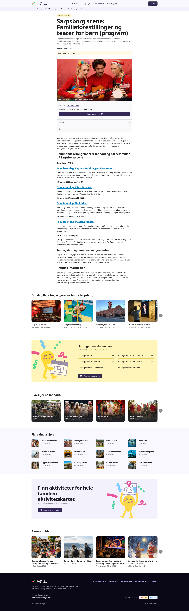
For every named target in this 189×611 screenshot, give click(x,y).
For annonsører (141, 581)
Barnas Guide (126, 581)
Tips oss (153, 3)
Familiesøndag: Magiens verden (75, 221)
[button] (161, 315)
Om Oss (154, 581)
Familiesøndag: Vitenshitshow (74, 187)
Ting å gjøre (87, 3)
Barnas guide (112, 3)
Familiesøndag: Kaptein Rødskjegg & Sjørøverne (84, 168)
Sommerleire (99, 3)
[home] (45, 4)
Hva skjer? (75, 3)
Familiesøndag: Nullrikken (72, 203)
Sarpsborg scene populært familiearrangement (65, 9)
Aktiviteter (113, 581)
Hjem (33, 9)
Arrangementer (42, 9)
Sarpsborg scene (73, 105)
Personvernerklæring (151, 604)
